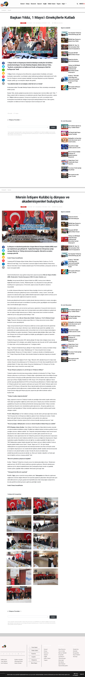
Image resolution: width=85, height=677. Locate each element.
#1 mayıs (16, 113)
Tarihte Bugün (62, 658)
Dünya (27, 4)
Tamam (76, 675)
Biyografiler (76, 653)
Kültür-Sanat (51, 4)
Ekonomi (33, 4)
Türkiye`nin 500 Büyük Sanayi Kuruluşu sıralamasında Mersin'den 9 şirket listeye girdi (74, 69)
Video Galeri (34, 650)
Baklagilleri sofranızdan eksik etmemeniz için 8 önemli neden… (74, 140)
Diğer (63, 4)
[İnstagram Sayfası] (7, 653)
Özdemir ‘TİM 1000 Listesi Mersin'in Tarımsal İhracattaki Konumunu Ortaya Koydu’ (73, 79)
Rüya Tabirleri (76, 654)
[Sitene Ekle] (22, 653)
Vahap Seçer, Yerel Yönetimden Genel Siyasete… (73, 162)
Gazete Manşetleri (63, 665)
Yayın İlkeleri (4, 661)
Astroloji (75, 656)
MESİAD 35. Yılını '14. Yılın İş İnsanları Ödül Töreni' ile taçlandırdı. (74, 47)
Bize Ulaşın (34, 663)
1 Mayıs (9, 74)
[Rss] (16, 653)
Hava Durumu (62, 649)
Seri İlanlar (61, 662)
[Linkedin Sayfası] (13, 653)
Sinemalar (61, 660)
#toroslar (10, 113)
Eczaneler (61, 654)
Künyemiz (34, 660)
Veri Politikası (4, 663)
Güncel (22, 4)
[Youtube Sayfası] (10, 653)
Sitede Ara (75, 649)
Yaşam (59, 4)
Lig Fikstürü (61, 656)
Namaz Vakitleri (63, 653)
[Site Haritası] (19, 653)
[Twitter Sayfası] (4, 653)
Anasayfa (4, 10)
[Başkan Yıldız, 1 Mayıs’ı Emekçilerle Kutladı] (29, 42)
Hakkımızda (4, 659)
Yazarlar (33, 653)
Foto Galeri (34, 647)
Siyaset (39, 4)
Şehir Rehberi (62, 664)
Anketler (75, 651)
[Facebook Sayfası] (2, 653)
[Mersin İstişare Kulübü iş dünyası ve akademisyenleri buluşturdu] (29, 226)
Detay (76, 673)
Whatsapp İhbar (19, 661)
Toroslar (20, 87)
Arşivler (33, 656)
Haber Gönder (18, 663)
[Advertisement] (71, 105)
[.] (19, 505)
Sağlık (45, 4)
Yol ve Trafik (62, 651)
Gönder (53, 127)
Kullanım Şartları (19, 659)
